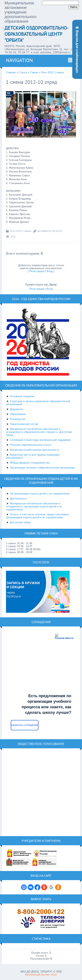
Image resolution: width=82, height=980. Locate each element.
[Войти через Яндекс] (44, 887)
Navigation (19, 60)
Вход (50, 271)
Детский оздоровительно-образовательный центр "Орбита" (37, 34)
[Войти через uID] (24, 887)
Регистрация (36, 271)
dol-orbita (42, 231)
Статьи (23, 72)
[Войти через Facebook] (37, 887)
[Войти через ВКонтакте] (31, 887)
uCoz (54, 974)
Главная (11, 72)
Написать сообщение (24, 725)
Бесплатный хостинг (37, 974)
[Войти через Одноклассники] (58, 887)
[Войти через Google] (51, 887)
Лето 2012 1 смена (52, 72)
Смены (34, 72)
